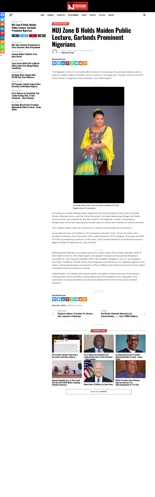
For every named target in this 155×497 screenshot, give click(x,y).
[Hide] (1, 56)
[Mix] (2, 42)
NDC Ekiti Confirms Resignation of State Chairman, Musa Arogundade (26, 46)
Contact (111, 15)
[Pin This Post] (33, 35)
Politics (102, 15)
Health (84, 15)
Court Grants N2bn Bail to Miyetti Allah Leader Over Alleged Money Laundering (25, 65)
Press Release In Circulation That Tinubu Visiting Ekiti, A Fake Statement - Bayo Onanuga (25, 95)
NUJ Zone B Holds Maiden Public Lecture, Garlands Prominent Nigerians (24, 27)
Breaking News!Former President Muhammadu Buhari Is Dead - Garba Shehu (26, 107)
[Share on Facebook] (15, 35)
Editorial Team (68, 53)
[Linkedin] (63, 63)
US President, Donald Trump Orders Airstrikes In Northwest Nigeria (26, 85)
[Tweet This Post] (24, 35)
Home (42, 15)
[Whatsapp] (72, 63)
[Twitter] (59, 63)
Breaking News (17, 22)
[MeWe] (2, 37)
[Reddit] (81, 63)
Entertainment (73, 15)
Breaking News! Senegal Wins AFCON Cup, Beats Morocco (24, 76)
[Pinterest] (67, 63)
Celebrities (61, 15)
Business (50, 15)
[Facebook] (54, 63)
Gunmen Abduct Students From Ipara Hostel (24, 55)
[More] (85, 63)
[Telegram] (76, 63)
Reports (93, 15)
